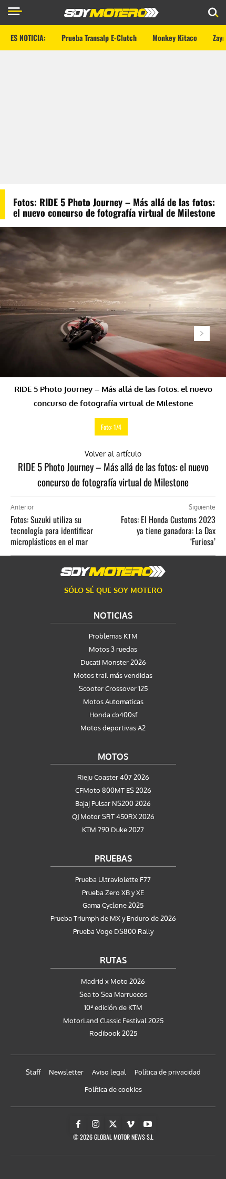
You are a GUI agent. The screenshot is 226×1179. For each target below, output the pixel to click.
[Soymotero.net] (113, 571)
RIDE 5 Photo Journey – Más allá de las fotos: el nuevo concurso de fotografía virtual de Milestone (113, 474)
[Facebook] (78, 1124)
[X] (113, 1124)
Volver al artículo (113, 453)
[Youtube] (147, 1124)
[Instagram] (95, 1124)
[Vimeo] (130, 1124)
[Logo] (111, 12)
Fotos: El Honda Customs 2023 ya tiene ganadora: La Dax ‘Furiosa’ (168, 530)
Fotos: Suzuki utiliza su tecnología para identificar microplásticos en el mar (52, 530)
